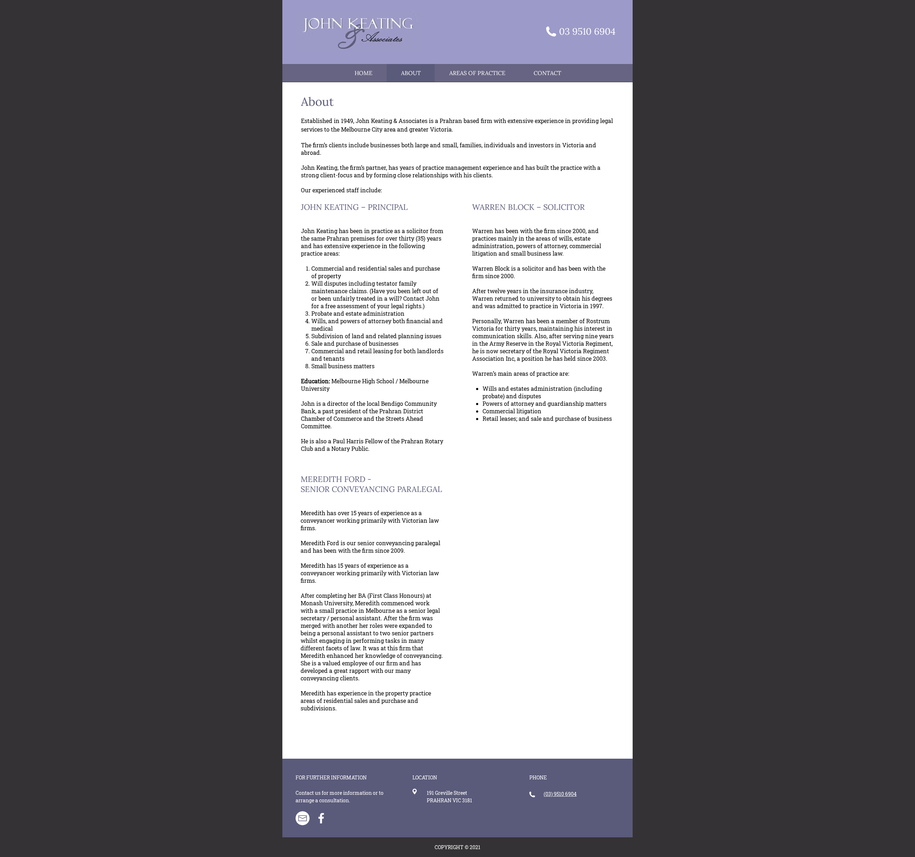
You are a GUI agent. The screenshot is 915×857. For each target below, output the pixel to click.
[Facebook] (321, 818)
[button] (477, 73)
